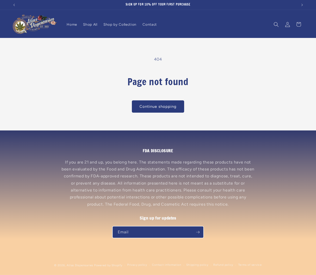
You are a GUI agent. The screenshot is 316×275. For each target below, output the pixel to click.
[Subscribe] (197, 232)
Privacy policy (137, 264)
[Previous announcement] (14, 5)
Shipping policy (197, 264)
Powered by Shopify (108, 265)
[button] (276, 24)
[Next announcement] (302, 5)
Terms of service (250, 264)
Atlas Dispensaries (80, 265)
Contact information (166, 264)
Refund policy (223, 264)
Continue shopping (158, 106)
